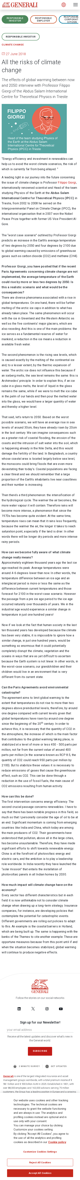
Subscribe (40, 1051)
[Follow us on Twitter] (33, 1008)
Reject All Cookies (40, 1162)
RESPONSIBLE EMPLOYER (43, 19)
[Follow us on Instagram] (47, 1008)
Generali (8, 1076)
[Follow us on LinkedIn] (19, 1008)
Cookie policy (57, 1142)
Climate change (13, 44)
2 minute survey (29, 1066)
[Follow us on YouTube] (61, 1008)
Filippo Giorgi (67, 182)
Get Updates (59, 1066)
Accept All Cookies (40, 1173)
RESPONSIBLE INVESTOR (15, 19)
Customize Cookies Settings (40, 1151)
